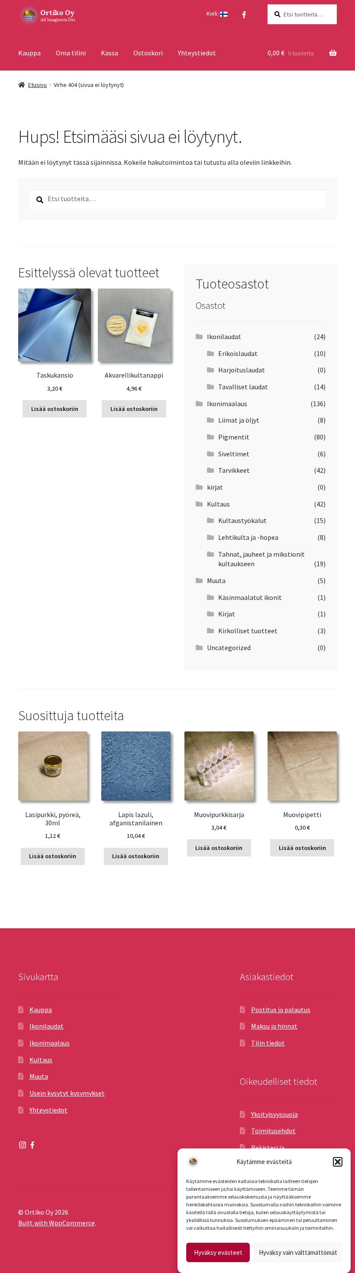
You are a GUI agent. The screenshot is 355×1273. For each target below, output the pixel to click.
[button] (337, 1162)
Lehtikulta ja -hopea (248, 537)
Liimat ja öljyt (238, 420)
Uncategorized (229, 647)
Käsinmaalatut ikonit (250, 597)
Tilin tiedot (268, 1043)
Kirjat (226, 613)
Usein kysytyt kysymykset (67, 1093)
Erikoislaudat (238, 353)
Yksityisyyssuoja (274, 1114)
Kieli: (213, 13)
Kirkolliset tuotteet (248, 630)
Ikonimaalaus (227, 403)
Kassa (109, 52)
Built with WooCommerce (56, 1222)
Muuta (216, 580)
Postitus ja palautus (280, 1009)
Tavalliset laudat (243, 386)
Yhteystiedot (197, 52)
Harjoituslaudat (241, 370)
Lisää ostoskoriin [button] (54, 409)
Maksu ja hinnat (274, 1026)
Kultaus (218, 504)
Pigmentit (233, 437)
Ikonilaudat (224, 336)
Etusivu (37, 85)
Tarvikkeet (234, 470)
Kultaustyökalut (242, 520)
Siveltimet (233, 453)
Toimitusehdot (273, 1130)
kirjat (215, 487)
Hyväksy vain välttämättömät (298, 1252)
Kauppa (29, 52)
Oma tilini (71, 52)
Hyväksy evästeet (218, 1252)
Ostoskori (148, 52)
